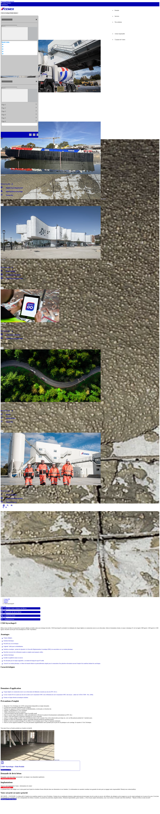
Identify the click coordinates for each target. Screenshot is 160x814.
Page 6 (19, 121)
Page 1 (19, 104)
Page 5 (19, 117)
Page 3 (19, 111)
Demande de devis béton (8, 778)
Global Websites (6, 3)
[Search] (15, 33)
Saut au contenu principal (7, 1)
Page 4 (19, 114)
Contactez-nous (5, 6)
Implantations (4, 4)
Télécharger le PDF (6, 770)
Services (117, 16)
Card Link (3, 606)
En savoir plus (7, 787)
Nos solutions (118, 22)
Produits (117, 10)
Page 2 (19, 107)
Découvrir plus (5, 184)
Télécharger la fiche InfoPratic (9, 799)
